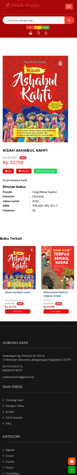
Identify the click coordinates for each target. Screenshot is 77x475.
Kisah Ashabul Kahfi (17, 297)
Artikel (10, 416)
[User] (46, 32)
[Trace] (39, 32)
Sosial (9, 460)
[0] (31, 32)
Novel (9, 472)
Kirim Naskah (13, 422)
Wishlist (33, 171)
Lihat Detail (17, 316)
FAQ (8, 428)
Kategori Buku (14, 410)
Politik (9, 466)
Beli (12, 171)
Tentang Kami (14, 404)
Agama (10, 454)
